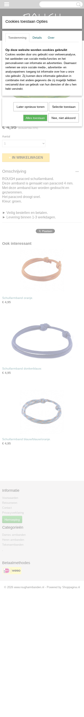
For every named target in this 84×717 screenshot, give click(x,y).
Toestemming (17, 37)
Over (51, 37)
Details (37, 37)
